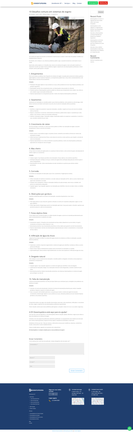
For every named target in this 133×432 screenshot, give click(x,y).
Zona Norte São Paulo (35, 398)
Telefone (102, 3)
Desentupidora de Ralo (34, 418)
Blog (74, 3)
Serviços (67, 3)
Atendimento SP (57, 3)
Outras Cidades (33, 408)
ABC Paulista (32, 406)
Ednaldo (33, 14)
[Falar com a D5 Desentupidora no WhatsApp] (56, 394)
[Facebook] (50, 394)
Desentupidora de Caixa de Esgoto (36, 413)
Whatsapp (92, 3)
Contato (79, 3)
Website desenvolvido (57, 430)
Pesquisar (101, 12)
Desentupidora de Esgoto (35, 415)
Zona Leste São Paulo (35, 402)
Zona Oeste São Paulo (35, 404)
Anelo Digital (78, 430)
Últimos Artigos (46, 14)
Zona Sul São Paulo (34, 400)
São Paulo (32, 396)
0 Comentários (54, 14)
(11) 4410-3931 (56, 400)
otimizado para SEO (68, 430)
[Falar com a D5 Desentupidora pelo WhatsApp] (129, 428)
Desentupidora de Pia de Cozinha (36, 417)
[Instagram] (53, 394)
